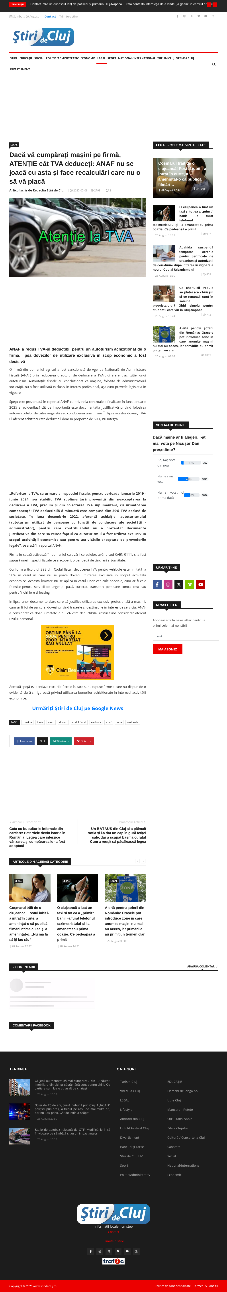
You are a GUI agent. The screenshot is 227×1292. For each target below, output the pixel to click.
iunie (40, 722)
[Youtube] (206, 16)
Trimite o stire (68, 16)
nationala (133, 722)
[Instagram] (185, 16)
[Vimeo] (199, 16)
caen (51, 722)
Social (39, 58)
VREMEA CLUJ (185, 58)
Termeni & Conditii (205, 1286)
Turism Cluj (165, 58)
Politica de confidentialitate (173, 1286)
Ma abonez (167, 649)
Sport (112, 58)
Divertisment (20, 69)
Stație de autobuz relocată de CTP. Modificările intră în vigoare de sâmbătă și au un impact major (72, 1131)
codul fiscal (79, 722)
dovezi (63, 722)
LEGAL (101, 58)
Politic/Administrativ (62, 58)
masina (27, 722)
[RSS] (212, 16)
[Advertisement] (113, 109)
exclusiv (96, 722)
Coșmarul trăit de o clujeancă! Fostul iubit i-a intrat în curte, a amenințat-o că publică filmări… (182, 174)
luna (119, 722)
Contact (50, 16)
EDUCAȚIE (26, 58)
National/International (137, 58)
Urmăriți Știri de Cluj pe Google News (77, 708)
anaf (109, 722)
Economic (88, 58)
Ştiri (13, 58)
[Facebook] (178, 16)
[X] (192, 16)
